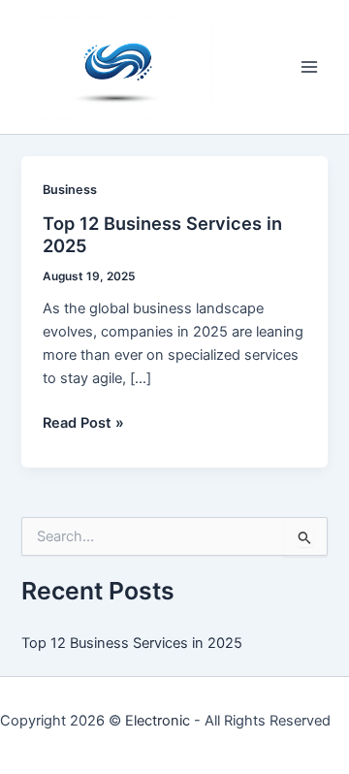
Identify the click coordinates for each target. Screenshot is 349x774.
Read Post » (83, 424)
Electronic (157, 720)
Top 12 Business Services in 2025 (131, 643)
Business (70, 189)
